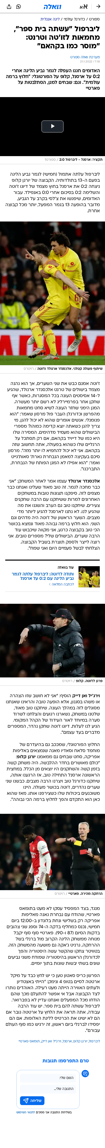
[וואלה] (52, 6)
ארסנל (67, 1041)
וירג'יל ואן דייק (51, 1041)
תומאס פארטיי (29, 1041)
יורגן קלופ (80, 1041)
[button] (83, 6)
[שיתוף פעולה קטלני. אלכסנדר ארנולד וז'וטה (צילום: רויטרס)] (52, 297)
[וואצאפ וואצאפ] (18, 6)
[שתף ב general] (9, 6)
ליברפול (94, 1041)
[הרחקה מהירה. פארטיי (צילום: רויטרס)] (52, 856)
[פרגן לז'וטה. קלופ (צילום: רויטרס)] (52, 645)
